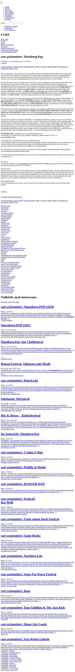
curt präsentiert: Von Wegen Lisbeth (25, 639)
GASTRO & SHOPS (7, 48)
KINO (3, 43)
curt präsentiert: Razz (15, 591)
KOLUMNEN (9, 12)
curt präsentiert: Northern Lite (21, 556)
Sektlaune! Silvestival (15, 399)
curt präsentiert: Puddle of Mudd (23, 467)
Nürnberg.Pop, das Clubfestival (22, 342)
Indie (38, 67)
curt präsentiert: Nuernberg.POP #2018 (27, 307)
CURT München (10, 30)
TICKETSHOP (9, 18)
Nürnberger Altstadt (8, 68)
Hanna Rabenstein (29, 67)
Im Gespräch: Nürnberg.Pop (20, 434)
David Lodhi (18, 67)
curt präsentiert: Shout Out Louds (24, 624)
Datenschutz (8, 28)
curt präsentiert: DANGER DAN (23, 484)
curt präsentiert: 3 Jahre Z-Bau (22, 452)
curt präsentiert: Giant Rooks (21, 535)
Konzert (43, 67)
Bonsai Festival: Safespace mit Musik (25, 364)
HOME (7, 7)
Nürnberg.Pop (63, 67)
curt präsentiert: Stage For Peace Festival (28, 574)
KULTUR (4, 46)
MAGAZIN (8, 10)
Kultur (50, 67)
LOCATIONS (9, 14)
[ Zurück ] (4, 63)
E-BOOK (8, 19)
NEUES (7, 9)
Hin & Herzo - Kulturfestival (20, 415)
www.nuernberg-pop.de (8, 137)
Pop (16, 68)
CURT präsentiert (7, 67)
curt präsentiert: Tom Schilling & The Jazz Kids (33, 607)
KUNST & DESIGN (7, 45)
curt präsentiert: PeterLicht (19, 380)
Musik (55, 67)
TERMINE (8, 16)
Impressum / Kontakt (11, 26)
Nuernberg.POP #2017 (16, 325)
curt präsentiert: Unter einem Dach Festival (30, 519)
